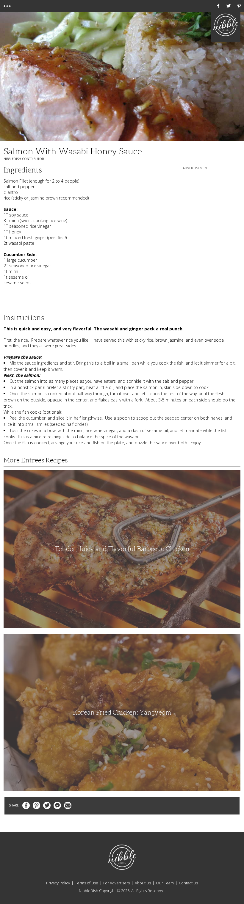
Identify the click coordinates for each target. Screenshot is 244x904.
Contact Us (188, 883)
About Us (143, 883)
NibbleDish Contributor (24, 158)
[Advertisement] (195, 208)
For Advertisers (116, 883)
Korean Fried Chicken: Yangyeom (122, 712)
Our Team (165, 883)
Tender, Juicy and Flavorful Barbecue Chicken (122, 549)
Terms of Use (86, 883)
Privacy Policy (58, 883)
